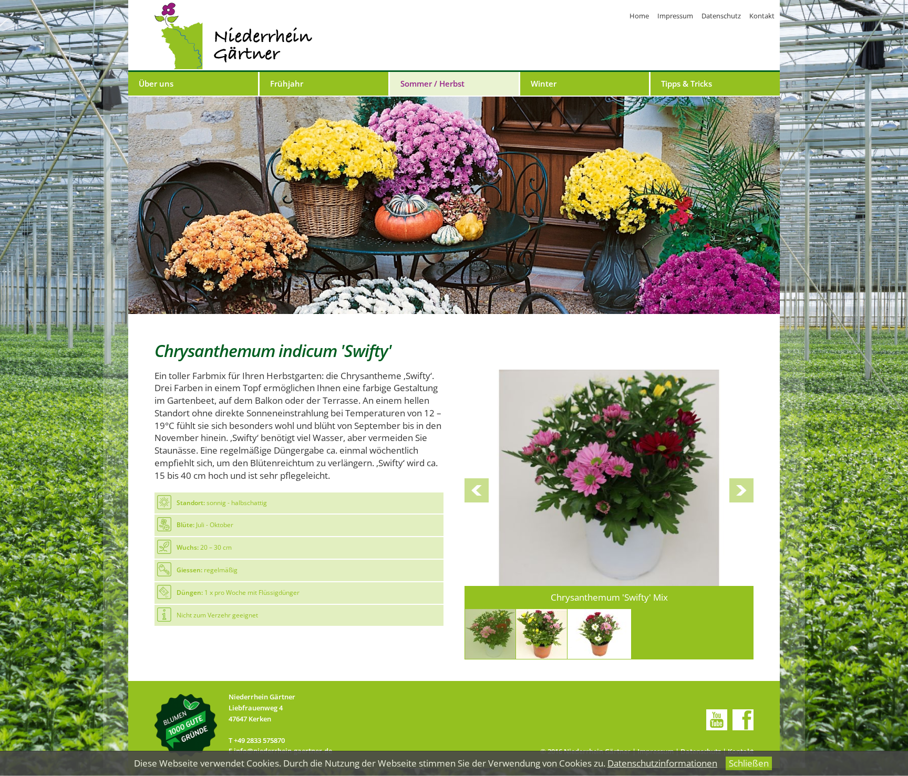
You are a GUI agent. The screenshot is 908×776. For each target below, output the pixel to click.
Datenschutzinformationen (662, 763)
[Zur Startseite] (233, 36)
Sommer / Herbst (432, 83)
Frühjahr (286, 83)
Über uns (156, 83)
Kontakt (762, 15)
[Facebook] (743, 719)
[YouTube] (716, 719)
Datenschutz (721, 15)
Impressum (675, 15)
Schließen (749, 763)
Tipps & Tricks (686, 83)
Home (639, 15)
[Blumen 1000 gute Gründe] (186, 725)
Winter (543, 83)
